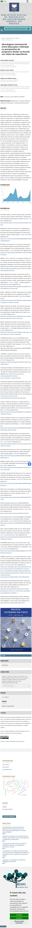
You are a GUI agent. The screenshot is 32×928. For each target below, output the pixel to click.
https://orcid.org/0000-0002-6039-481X (8, 91)
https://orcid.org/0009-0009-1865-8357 (8, 75)
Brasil (3, 1)
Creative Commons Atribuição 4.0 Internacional (12, 741)
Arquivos (9, 38)
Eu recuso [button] (19, 918)
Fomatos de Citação (8, 685)
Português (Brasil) (7, 809)
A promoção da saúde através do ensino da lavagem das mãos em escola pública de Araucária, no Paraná (14, 845)
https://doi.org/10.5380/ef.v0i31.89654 (14, 97)
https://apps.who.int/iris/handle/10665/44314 (12, 603)
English (4, 807)
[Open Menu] (1, 30)
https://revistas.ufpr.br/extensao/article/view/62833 (14, 513)
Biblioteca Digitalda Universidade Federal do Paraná (14, 19)
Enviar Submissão (9, 816)
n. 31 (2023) (16, 38)
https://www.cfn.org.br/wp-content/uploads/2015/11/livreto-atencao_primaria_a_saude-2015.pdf (12, 376)
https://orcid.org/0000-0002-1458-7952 (8, 66)
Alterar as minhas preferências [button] (19, 922)
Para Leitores (5, 764)
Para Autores (5, 767)
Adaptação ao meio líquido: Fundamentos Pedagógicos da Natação (13, 860)
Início (3, 38)
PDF (4, 655)
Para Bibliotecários (7, 769)
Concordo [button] (19, 915)
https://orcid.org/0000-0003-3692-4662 (8, 81)
